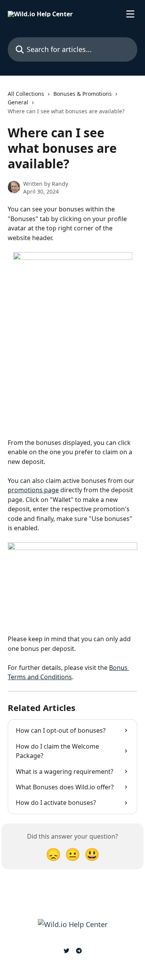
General (18, 102)
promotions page (33, 490)
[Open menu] (130, 14)
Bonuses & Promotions (82, 93)
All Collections (26, 93)
